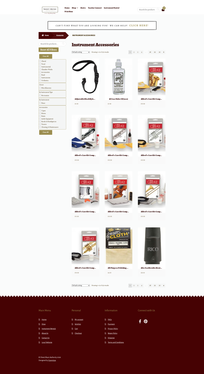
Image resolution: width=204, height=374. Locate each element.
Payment (111, 324)
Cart (76, 329)
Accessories (60, 35)
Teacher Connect (95, 8)
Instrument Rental (111, 8)
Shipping (111, 338)
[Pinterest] (146, 321)
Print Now (69, 12)
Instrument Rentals (49, 329)
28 (150, 52)
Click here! (139, 25)
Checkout (78, 333)
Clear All (46, 56)
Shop (74, 8)
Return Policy (112, 333)
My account (79, 320)
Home (67, 8)
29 (155, 52)
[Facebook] (140, 321)
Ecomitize (52, 360)
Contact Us (45, 338)
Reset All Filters (48, 49)
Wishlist (78, 324)
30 (159, 52)
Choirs (83, 8)
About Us (45, 333)
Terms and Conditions (116, 342)
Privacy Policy (113, 329)
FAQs (110, 320)
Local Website (47, 342)
